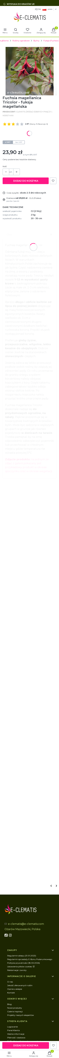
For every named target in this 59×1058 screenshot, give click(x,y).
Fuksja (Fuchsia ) (51, 40)
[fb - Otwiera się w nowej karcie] (6, 935)
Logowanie (12, 1026)
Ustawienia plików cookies (19, 966)
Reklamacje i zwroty (17, 970)
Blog (9, 1004)
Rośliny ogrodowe (21, 40)
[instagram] (10, 935)
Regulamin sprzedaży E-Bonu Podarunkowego (29, 959)
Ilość (5, 166)
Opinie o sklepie (14, 989)
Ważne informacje (15, 1034)
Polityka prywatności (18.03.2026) (23, 963)
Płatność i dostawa (16, 1037)
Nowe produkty (14, 1008)
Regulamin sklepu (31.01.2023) (21, 955)
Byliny (36, 40)
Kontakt (11, 992)
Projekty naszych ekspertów (20, 1015)
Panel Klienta (13, 1030)
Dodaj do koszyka (25, 180)
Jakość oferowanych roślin (19, 985)
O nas (10, 981)
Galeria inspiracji (15, 1011)
